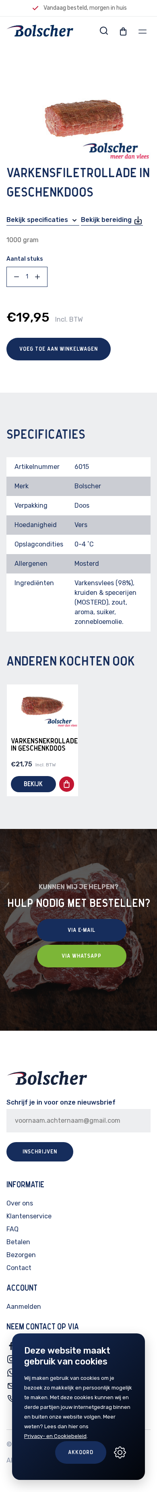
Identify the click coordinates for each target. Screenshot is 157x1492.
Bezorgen (21, 1255)
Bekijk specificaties (38, 220)
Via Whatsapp (81, 956)
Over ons (19, 1203)
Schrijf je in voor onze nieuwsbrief (61, 1102)
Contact (18, 1268)
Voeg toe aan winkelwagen (58, 349)
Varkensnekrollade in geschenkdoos (44, 745)
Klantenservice (29, 1216)
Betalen (18, 1242)
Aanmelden (23, 1306)
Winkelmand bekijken (107, 71)
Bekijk (33, 784)
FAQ (12, 1229)
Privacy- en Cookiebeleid (55, 1436)
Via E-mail (81, 930)
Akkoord (80, 1452)
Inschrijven (40, 1152)
